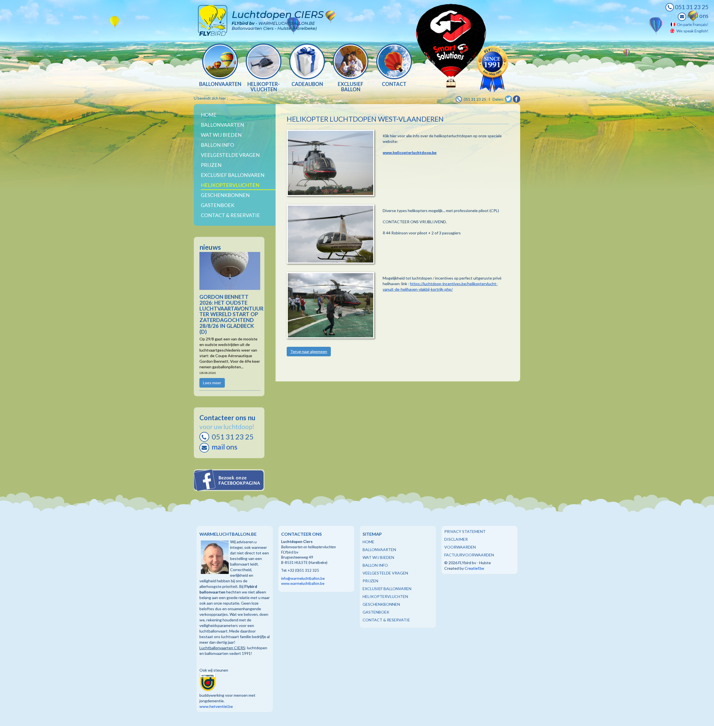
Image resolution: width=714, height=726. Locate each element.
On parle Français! (691, 24)
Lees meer (212, 382)
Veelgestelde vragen (230, 155)
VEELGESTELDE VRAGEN (385, 573)
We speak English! (691, 30)
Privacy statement (465, 531)
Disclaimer (456, 539)
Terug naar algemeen (308, 351)
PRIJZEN (370, 580)
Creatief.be (474, 568)
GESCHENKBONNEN (381, 604)
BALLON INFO (375, 565)
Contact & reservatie (230, 215)
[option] (220, 66)
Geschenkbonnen (225, 195)
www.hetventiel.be (216, 706)
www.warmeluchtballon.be (302, 583)
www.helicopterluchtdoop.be (409, 152)
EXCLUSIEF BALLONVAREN (387, 588)
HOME (368, 541)
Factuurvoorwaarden (469, 554)
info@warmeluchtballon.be (303, 578)
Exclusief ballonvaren (232, 175)
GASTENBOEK (376, 612)
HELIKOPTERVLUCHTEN (385, 596)
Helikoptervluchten (230, 185)
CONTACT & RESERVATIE (386, 619)
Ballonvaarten (222, 125)
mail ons (697, 15)
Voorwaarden (460, 547)
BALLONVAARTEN (379, 549)
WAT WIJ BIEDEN (221, 135)
